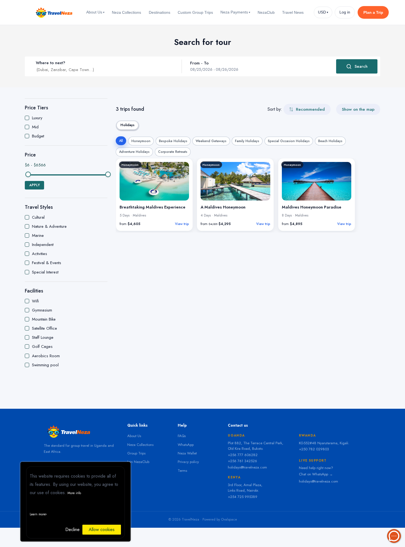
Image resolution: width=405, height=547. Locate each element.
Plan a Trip (373, 12)
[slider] (28, 174)
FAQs (182, 435)
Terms (182, 470)
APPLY (34, 185)
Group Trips (136, 453)
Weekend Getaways (211, 141)
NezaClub (266, 12)
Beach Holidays (330, 141)
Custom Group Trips (195, 12)
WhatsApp (186, 444)
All (121, 140)
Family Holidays (247, 141)
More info (74, 493)
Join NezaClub (138, 461)
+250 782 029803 (314, 449)
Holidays (127, 125)
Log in (344, 12)
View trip (182, 223)
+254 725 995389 (242, 496)
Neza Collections (126, 12)
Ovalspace (229, 519)
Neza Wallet (187, 453)
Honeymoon (140, 141)
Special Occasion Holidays (289, 141)
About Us (95, 12)
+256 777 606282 (243, 454)
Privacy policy (188, 461)
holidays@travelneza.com (247, 467)
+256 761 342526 (242, 461)
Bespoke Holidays (173, 141)
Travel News (293, 12)
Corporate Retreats (172, 151)
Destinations (159, 12)
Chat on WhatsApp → (316, 474)
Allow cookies (102, 529)
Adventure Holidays (134, 151)
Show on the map (358, 109)
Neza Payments (235, 12)
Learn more (37, 514)
